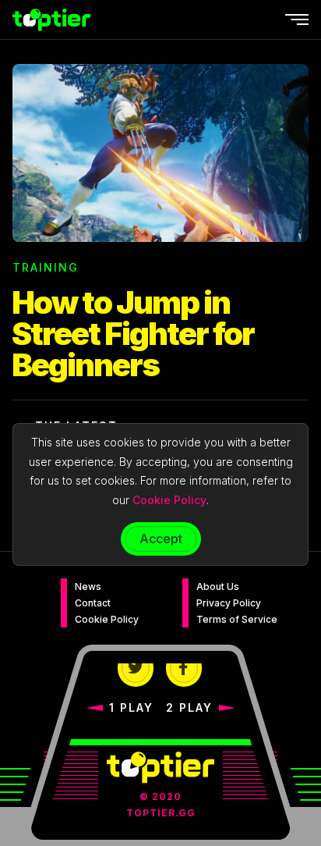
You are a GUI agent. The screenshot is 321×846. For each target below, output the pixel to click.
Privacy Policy (228, 603)
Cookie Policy (107, 619)
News (88, 586)
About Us (217, 586)
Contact (93, 603)
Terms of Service (236, 619)
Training (45, 267)
